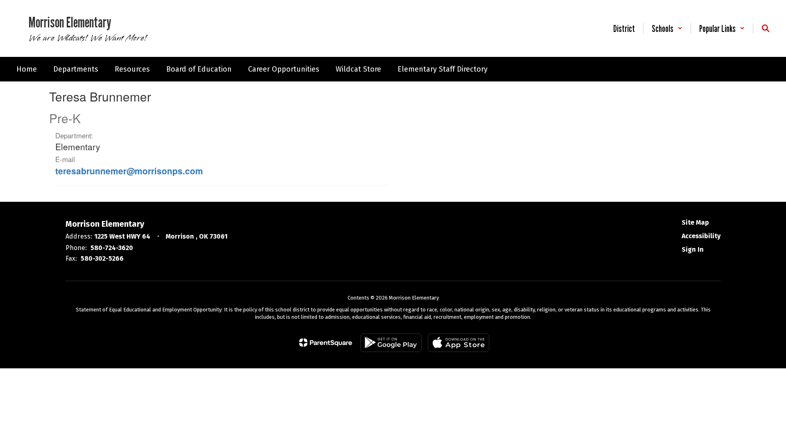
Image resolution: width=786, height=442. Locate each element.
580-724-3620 (111, 248)
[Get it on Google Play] (391, 343)
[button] (667, 28)
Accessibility (701, 236)
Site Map (695, 222)
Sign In (693, 249)
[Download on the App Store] (458, 343)
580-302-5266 (102, 258)
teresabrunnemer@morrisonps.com (129, 171)
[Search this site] (765, 28)
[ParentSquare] (325, 342)
